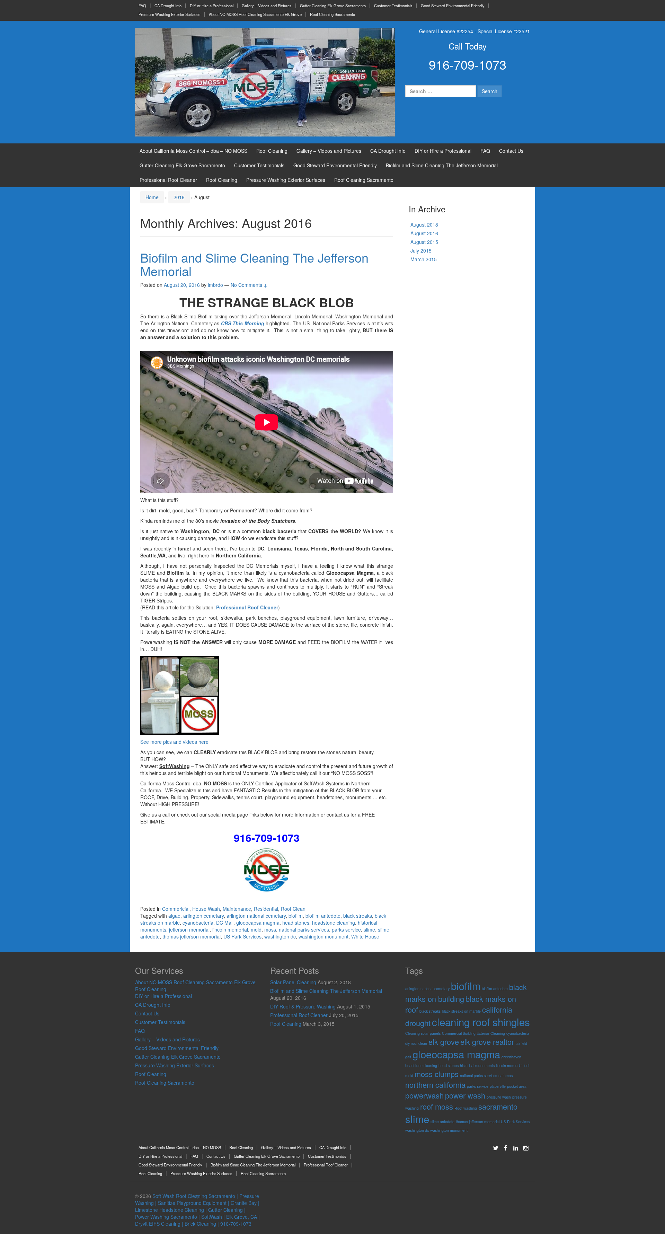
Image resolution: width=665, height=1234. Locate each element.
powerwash (424, 1095)
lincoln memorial (230, 929)
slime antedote (442, 1121)
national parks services (304, 929)
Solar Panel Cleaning (293, 982)
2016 (179, 197)
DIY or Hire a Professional (211, 5)
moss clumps (437, 1073)
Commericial (175, 908)
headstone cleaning (333, 922)
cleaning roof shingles (481, 1021)
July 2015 (421, 250)
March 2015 (423, 259)
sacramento (497, 1106)
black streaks (357, 915)
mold (256, 929)
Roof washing (465, 1108)
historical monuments (477, 1065)
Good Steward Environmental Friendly (453, 5)
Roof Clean (293, 908)
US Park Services (242, 936)
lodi (526, 1065)
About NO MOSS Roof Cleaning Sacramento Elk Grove (255, 14)
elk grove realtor (487, 1041)
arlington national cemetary (256, 915)
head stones (295, 922)
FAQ (142, 5)
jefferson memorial (189, 929)
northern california (435, 1084)
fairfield (521, 1043)
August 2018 (424, 224)
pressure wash (499, 1097)
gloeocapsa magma (258, 922)
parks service (346, 929)
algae (174, 915)
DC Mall (224, 922)
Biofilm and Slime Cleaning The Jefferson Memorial (442, 165)
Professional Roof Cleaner (168, 179)
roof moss (436, 1106)
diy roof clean (416, 1043)
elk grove (443, 1041)
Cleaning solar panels (423, 1033)
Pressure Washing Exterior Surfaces (170, 14)
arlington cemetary (203, 915)
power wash (465, 1095)
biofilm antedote (322, 915)
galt (408, 1056)
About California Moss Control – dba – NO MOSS (193, 150)
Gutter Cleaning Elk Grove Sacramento (333, 5)
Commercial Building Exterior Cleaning (473, 1033)
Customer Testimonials (393, 5)
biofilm (296, 915)
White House (365, 936)
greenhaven (511, 1056)
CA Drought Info (167, 5)
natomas (505, 1075)
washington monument (323, 936)
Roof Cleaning (271, 150)
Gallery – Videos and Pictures (267, 5)
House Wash (206, 908)
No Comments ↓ (249, 284)
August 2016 (424, 233)
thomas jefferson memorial (191, 936)
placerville (498, 1086)
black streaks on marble (461, 1011)
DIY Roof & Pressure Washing (303, 1006)
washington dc (280, 936)
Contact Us (511, 150)
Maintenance (237, 908)
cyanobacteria (198, 922)
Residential (266, 908)
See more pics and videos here (174, 741)
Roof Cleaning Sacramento (332, 14)
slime (369, 929)
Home (152, 197)
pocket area (516, 1086)
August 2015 (424, 241)
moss (270, 929)
